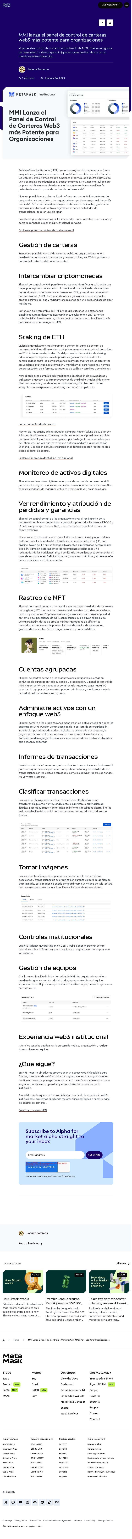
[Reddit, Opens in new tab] (42, 1502)
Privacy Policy (20, 1521)
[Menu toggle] (126, 5)
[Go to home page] (3, 1340)
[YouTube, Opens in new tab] (20, 1502)
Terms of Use (35, 1521)
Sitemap (78, 1521)
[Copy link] (102, 22)
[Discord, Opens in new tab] (35, 1502)
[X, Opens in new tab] (6, 1502)
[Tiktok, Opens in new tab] (49, 1502)
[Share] (110, 22)
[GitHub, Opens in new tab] (13, 1502)
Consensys (7, 1521)
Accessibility (89, 1521)
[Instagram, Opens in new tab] (27, 1502)
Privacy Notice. (68, 1176)
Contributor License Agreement (57, 1521)
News (16, 1340)
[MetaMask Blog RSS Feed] (56, 1502)
